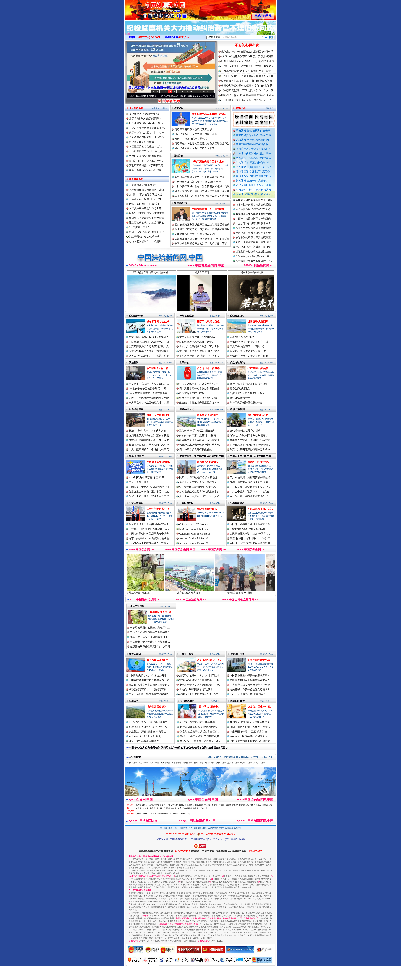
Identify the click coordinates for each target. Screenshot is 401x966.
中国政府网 (198, 805)
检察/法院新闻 (237, 409)
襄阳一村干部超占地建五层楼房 (253, 242)
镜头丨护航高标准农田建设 (144, 741)
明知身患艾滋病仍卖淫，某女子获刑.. (149, 435)
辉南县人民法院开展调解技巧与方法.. (250, 440)
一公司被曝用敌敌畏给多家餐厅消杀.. (150, 627)
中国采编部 (132, 763)
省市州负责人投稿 (159, 108)
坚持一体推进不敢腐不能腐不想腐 (248, 383)
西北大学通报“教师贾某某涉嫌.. (253, 246)
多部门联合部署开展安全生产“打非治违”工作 (246, 100)
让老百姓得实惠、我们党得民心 (146, 222)
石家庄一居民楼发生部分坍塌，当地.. (149, 398)
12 (200, 91)
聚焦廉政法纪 (181, 203)
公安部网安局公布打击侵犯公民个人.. (149, 346)
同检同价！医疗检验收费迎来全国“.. (250, 736)
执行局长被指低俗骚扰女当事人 (253, 158)
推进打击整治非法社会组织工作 (146, 232)
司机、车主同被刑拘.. (158, 415)
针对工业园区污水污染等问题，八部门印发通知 (247, 61)
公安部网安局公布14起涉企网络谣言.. (149, 337)
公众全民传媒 (136, 315)
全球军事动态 (237, 502)
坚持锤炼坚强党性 (240, 398)
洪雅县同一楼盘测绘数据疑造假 (253, 218)
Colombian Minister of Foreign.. (195, 533)
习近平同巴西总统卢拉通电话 (190, 138)
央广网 (159, 808)
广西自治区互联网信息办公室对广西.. (149, 341)
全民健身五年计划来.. (158, 462)
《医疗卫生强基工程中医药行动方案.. (250, 741)
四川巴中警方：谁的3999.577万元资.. (250, 491)
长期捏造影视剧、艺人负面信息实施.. (149, 444)
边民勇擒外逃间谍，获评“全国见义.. (250, 533)
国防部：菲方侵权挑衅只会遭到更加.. (250, 543)
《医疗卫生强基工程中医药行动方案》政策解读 (247, 66)
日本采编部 (176, 763)
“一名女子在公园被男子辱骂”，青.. (148, 388)
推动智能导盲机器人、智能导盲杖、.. (149, 689)
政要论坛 (179, 108)
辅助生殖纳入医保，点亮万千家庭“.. (250, 727)
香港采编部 (143, 763)
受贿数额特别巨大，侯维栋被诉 (274, 592)
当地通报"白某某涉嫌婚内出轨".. (254, 162)
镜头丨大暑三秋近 (139, 482)
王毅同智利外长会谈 (158, 508)
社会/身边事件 (136, 456)
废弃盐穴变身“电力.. (208, 415)
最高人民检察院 (185, 805)
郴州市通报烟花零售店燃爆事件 (253, 251)
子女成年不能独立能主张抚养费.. (147, 137)
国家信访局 (267, 805)
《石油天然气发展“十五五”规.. (146, 199)
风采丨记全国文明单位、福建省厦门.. (200, 482)
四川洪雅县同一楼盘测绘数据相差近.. (200, 388)
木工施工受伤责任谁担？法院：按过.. (200, 351)
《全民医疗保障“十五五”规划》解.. (249, 731)
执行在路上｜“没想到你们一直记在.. (250, 444)
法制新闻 (179, 155)
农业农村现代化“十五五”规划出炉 (147, 736)
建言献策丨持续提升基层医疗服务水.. (200, 402)
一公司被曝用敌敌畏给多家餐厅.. (147, 128)
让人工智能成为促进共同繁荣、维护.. (149, 355)
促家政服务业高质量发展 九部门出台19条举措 (246, 80)
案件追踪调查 (136, 409)
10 (191, 91)
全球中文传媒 (151, 9)
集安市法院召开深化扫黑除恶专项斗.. (250, 449)
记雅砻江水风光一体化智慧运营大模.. (200, 444)
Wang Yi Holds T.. (207, 508)
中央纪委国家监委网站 (155, 805)
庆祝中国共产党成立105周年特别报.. (200, 736)
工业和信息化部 (210, 805)
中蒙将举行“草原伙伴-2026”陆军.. (248, 529)
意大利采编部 (233, 763)
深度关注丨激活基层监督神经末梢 (198, 398)
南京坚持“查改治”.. (207, 462)
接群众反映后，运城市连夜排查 (253, 213)
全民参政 (184, 362)
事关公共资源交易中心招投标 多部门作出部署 (246, 85)
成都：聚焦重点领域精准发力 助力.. (249, 482)
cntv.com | (185, 814)
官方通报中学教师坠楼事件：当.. (254, 228)
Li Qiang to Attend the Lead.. (193, 529)
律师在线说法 (187, 315)
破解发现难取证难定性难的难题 (146, 213)
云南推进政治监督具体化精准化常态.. (200, 491)
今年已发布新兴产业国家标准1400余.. (150, 637)
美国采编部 (165, 763)
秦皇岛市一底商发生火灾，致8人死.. (149, 383)
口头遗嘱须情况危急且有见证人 (146, 123)
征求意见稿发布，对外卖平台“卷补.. (199, 383)
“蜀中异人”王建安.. (208, 706)
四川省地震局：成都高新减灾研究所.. (250, 477)
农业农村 (133, 700)
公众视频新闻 (237, 315)
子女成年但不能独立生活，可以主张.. (200, 346)
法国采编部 (221, 763)
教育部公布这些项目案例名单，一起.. (200, 680)
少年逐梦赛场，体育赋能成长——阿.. (200, 684)
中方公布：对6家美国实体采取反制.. (149, 529)
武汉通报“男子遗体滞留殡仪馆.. (253, 139)
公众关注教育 (187, 654)
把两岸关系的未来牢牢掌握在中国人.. (250, 680)
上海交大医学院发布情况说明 (195, 689)
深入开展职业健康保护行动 (144, 236)
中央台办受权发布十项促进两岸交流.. (250, 684)
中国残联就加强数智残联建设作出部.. (149, 680)
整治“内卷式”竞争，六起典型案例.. (148, 430)
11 (196, 91)
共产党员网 (140, 805)
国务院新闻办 (255, 805)
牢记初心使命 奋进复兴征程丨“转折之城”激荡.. (154, 96)
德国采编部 (198, 763)
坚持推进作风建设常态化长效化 (247, 393)
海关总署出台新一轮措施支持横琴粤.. (250, 689)
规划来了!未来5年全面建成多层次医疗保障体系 (247, 51)
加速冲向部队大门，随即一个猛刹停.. (250, 538)
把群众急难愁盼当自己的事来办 (146, 189)
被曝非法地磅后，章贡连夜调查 (253, 204)
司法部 (235, 805)
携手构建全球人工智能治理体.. (209, 114)
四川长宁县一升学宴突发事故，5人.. (250, 487)
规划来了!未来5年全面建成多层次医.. (250, 722)
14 (208, 91)
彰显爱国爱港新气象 (259, 660)
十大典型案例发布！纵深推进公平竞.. (149, 449)
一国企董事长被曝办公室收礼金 (253, 199)
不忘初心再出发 (247, 45)
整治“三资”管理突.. (258, 462)
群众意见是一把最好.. (209, 368)
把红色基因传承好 (258, 368)
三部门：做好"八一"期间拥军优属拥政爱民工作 (247, 76)
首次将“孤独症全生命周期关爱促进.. (149, 684)
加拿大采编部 (259, 763)
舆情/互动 (241, 108)
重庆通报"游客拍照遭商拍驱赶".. (254, 130)
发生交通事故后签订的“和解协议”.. (198, 337)
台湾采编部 (154, 763)
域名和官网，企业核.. (158, 321)
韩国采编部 (210, 763)
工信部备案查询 (170, 808)
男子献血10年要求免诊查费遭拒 (253, 237)
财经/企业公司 (187, 409)
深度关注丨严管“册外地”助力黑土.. (148, 731)
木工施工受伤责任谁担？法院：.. (147, 146)
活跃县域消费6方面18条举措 (144, 203)
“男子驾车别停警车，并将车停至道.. (149, 393)
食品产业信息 (137, 606)
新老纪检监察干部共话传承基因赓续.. (200, 731)
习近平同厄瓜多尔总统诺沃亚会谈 (193, 129)
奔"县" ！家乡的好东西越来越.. (146, 194)
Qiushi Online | (142, 814)
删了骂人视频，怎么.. (209, 321)
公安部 (221, 805)
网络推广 (269, 108)
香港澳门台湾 (237, 654)
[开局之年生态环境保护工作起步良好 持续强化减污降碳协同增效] (200, 31)
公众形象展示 (187, 700)
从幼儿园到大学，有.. (209, 660)
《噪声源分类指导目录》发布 (208, 161)
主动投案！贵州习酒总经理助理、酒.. (149, 487)
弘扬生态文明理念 (240, 388)
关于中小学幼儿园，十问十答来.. (147, 132)
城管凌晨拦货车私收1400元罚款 (253, 135)
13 (204, 91)
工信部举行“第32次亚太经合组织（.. (199, 430)
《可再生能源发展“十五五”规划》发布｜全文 (246, 71)
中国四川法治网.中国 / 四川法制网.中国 (250, 456)
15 (212, 91)
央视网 (152, 808)
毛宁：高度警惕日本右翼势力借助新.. (149, 538)
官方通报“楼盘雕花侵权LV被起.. (254, 194)
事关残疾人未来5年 (157, 660)
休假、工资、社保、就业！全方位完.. (149, 496)
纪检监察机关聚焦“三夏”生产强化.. (148, 727)
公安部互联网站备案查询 (188, 808)
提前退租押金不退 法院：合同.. (146, 160)
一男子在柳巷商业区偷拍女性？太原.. (149, 402)
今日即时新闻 (136, 108)
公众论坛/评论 (237, 362)
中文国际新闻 (136, 502)
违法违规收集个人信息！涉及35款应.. (149, 351)
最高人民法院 (172, 805)
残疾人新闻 (135, 654)
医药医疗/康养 (237, 700)
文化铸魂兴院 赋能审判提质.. (145, 113)
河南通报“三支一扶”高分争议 (252, 180)
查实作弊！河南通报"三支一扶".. (254, 167)
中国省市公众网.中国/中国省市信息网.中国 (202, 456)
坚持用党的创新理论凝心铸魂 (246, 402)
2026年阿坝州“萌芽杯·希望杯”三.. (147, 477)
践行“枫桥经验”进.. (258, 415)
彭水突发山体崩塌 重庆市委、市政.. (149, 491)
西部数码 (203, 808)
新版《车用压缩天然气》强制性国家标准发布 (199, 177)
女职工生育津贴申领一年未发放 (253, 209)
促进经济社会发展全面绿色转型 (146, 218)
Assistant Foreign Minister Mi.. (194, 538)
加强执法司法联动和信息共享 (145, 208)
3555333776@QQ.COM (149, 37)
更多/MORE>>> (221, 108)
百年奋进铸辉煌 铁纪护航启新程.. (198, 727)
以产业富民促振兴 (157, 706)
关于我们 (164, 828)
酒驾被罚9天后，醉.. (158, 368)
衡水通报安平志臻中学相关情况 (253, 176)
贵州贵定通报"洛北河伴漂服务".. (254, 171)
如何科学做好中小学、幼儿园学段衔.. (200, 675)
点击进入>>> (184, 37)
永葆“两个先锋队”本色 (242, 337)
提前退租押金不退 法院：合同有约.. (199, 355)
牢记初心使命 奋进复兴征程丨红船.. (249, 355)
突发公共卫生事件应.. (259, 706)
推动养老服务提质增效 (141, 142)
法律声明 (183, 828)
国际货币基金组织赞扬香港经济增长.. (250, 675)
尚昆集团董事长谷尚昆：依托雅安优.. (200, 440)
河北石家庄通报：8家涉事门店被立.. (149, 722)
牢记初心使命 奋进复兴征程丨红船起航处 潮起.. (199, 96)
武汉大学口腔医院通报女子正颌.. (254, 185)
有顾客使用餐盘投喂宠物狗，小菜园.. (150, 646)
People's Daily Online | (159, 814)
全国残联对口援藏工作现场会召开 (147, 675)
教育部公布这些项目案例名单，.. (147, 156)
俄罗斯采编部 (246, 763)
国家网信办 (244, 805)
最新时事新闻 (136, 179)
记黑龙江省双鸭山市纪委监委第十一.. (200, 722)
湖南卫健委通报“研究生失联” (252, 260)
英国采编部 (187, 763)
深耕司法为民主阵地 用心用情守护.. (249, 435)
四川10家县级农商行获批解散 (195, 449)
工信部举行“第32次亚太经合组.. (146, 151)
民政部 (228, 805)
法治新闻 (133, 362)
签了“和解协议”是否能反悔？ (145, 118)
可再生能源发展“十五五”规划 (145, 241)
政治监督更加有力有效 (191, 393)
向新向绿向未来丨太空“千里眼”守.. (198, 435)
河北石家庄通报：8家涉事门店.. (146, 165)
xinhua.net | (175, 814)
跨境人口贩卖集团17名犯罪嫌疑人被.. (149, 440)
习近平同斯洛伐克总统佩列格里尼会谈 (195, 134)
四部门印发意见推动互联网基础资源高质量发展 (247, 95)
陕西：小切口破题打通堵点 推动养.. (199, 477)
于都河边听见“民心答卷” (142, 185)
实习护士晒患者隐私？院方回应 (253, 148)
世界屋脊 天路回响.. (259, 321)
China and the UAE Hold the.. (194, 524)
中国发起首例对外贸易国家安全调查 (149, 533)
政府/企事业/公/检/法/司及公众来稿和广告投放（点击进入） (240, 757)
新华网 (145, 808)
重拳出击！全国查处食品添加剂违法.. (150, 641)
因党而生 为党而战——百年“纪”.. (248, 346)
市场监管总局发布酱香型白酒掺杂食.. (150, 632)
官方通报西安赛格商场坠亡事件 (253, 153)
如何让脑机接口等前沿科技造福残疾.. (149, 694)
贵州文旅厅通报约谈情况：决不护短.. (200, 496)
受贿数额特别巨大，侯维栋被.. (209, 209)
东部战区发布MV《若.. (260, 508)
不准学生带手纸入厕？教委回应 (253, 256)
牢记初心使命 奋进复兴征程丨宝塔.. (249, 341)
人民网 (138, 808)
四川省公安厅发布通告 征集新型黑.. (249, 496)
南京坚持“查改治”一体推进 (173, 592)
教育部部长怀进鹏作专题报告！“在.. (199, 694)
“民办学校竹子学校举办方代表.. (253, 223)
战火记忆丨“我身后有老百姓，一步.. (200, 741)
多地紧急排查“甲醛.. (161, 612)
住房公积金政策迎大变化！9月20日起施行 (197, 181)
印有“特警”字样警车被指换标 (252, 144)
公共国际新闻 (187, 502)
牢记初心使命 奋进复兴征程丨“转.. (249, 351)
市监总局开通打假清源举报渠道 (253, 232)
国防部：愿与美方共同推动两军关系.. (250, 524)
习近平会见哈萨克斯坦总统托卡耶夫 (194, 148)
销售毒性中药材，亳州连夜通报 (253, 189)
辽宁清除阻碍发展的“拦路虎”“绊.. (197, 487)
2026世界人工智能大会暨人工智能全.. (149, 543)
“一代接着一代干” (139, 227)
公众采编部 (173, 828)
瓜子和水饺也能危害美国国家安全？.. (149, 524)
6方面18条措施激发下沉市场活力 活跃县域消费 (247, 56)
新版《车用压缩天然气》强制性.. (147, 170)
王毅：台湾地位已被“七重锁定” (247, 694)
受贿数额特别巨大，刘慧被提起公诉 (194, 234)
